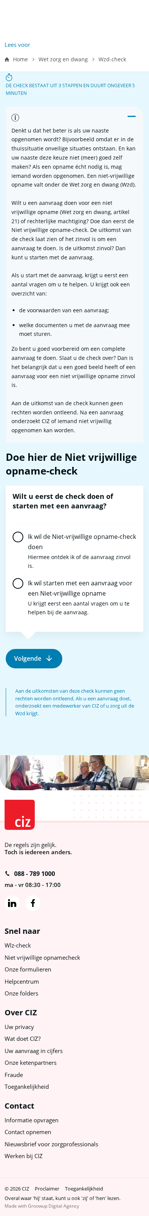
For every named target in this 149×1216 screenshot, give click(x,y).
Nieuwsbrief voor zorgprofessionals (51, 1144)
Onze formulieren (28, 969)
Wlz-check (18, 945)
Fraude (14, 1075)
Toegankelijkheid (27, 1086)
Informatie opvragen (31, 1120)
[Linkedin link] (12, 903)
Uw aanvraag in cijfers (34, 1051)
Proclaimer (47, 1188)
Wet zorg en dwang (63, 59)
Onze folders (21, 993)
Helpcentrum (22, 981)
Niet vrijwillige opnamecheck (42, 957)
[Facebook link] (32, 903)
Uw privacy (19, 1027)
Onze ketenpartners (31, 1062)
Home (20, 59)
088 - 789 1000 (34, 873)
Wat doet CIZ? (22, 1038)
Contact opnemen (28, 1132)
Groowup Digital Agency (53, 1206)
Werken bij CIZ (24, 1156)
